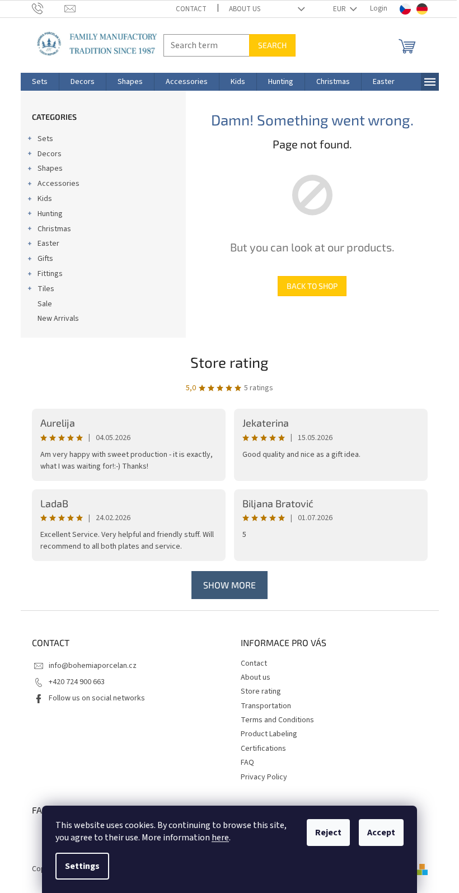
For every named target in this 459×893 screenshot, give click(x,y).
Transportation (266, 706)
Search (272, 45)
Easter (48, 243)
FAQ (247, 762)
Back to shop (312, 286)
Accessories (58, 183)
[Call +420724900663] (48, 8)
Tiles (46, 288)
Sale (45, 304)
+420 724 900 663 (77, 682)
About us (244, 9)
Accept (381, 832)
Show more (229, 584)
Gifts (45, 258)
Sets (45, 138)
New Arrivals (58, 318)
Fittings (50, 273)
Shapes (50, 168)
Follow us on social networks (97, 698)
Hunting (50, 213)
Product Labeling (269, 734)
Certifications (263, 748)
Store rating (229, 362)
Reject (328, 832)
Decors (50, 154)
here (220, 837)
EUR (340, 9)
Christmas (54, 229)
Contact (191, 9)
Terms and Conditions (277, 720)
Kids (45, 198)
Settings (82, 866)
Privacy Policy (264, 777)
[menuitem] (40, 82)
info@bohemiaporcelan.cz (93, 665)
